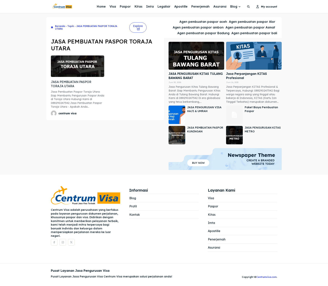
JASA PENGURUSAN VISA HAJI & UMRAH (204, 109)
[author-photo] (54, 113)
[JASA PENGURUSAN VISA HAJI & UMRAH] (177, 115)
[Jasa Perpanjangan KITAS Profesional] (254, 56)
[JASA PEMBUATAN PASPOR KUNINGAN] (177, 135)
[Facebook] (54, 242)
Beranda (60, 26)
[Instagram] (62, 242)
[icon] (52, 27)
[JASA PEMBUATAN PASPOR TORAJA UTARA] (77, 66)
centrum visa (67, 113)
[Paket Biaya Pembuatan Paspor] (234, 115)
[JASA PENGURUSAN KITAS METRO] (234, 135)
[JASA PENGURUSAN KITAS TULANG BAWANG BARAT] (196, 56)
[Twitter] (71, 242)
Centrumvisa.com (266, 277)
